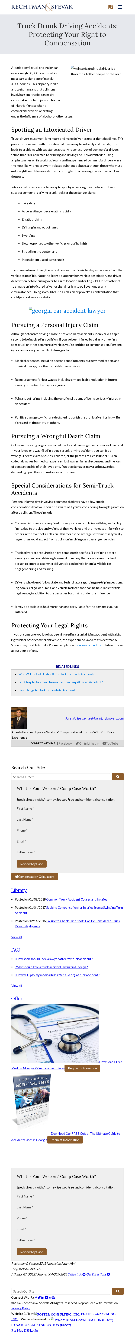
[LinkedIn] (43, 1297)
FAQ (15, 950)
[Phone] (110, 7)
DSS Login (31, 1330)
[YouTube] (47, 1297)
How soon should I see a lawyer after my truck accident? (54, 959)
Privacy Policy (20, 1308)
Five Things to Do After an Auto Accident (46, 690)
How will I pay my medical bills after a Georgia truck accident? (57, 975)
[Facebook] (36, 1297)
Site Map (17, 1330)
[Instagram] (50, 1297)
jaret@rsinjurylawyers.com (105, 718)
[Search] (118, 776)
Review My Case (31, 864)
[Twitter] (39, 1297)
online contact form (90, 645)
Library (19, 890)
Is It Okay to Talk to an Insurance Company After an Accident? (60, 682)
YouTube (112, 743)
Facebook (65, 743)
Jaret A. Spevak (75, 718)
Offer (16, 998)
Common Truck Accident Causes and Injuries (76, 899)
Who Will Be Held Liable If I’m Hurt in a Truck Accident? (56, 674)
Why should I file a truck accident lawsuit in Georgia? (51, 967)
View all (16, 937)
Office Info (75, 1274)
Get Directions (96, 1274)
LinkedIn (93, 743)
